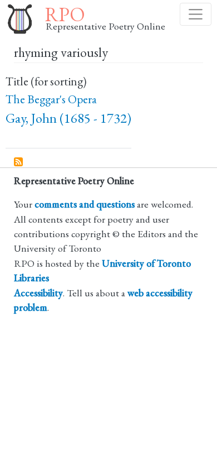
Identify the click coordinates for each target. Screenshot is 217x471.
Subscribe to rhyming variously (19, 162)
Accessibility (38, 292)
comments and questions (84, 204)
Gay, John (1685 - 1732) (68, 118)
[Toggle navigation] (195, 14)
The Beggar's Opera (51, 99)
